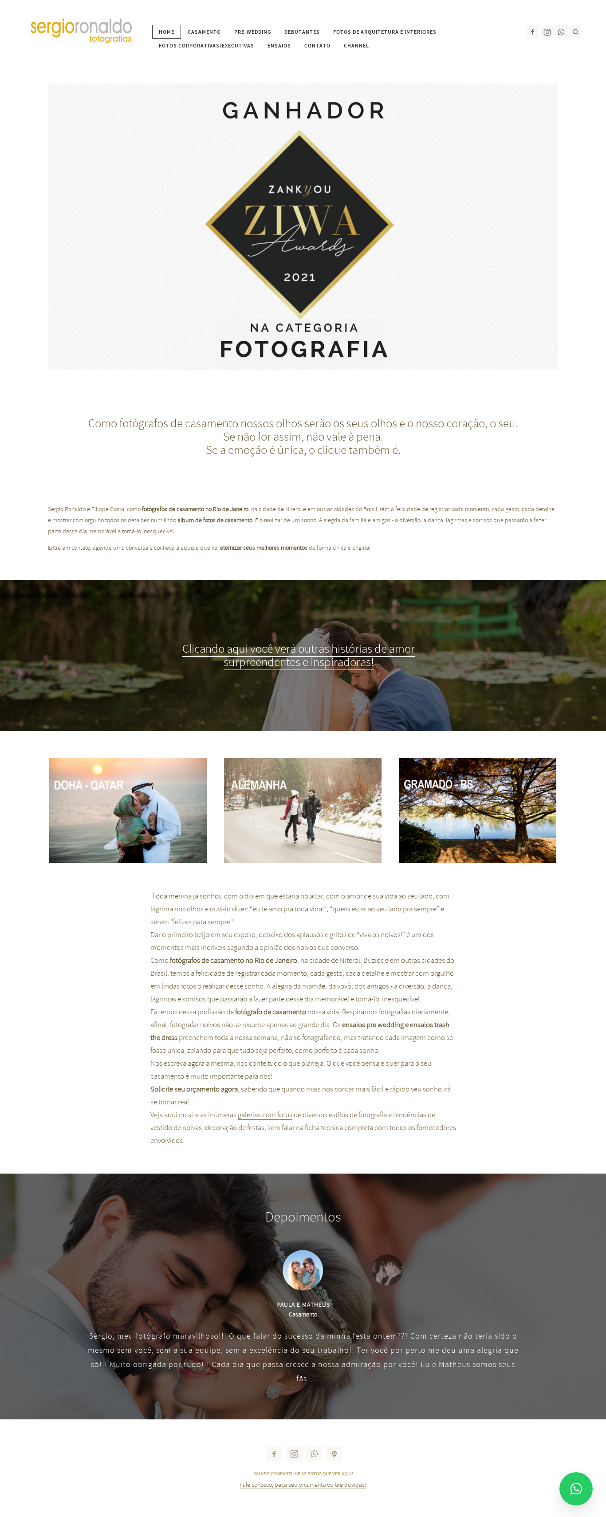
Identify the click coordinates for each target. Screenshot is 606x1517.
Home (166, 31)
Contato (317, 45)
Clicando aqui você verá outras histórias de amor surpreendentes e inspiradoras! (298, 656)
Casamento (204, 31)
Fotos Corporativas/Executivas (206, 45)
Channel (356, 45)
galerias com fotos (265, 1114)
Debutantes (302, 31)
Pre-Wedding (252, 31)
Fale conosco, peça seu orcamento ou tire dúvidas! (303, 1485)
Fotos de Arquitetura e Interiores (385, 31)
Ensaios (279, 45)
